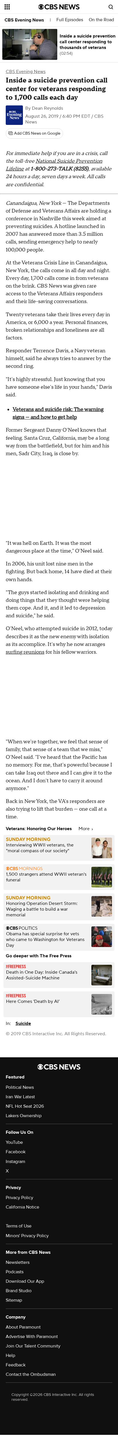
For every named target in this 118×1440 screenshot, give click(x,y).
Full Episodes (69, 20)
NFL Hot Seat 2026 (25, 1106)
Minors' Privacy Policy (27, 1235)
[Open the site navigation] (21, 6)
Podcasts (14, 1272)
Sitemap (14, 1300)
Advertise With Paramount (32, 1336)
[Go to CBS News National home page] (59, 7)
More (84, 829)
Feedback (15, 1365)
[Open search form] (110, 6)
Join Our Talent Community (33, 1346)
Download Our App (25, 1281)
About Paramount (23, 1327)
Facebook (15, 1152)
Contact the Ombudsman (31, 1374)
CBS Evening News (24, 20)
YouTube (14, 1142)
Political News (20, 1087)
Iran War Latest (20, 1097)
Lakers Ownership (24, 1115)
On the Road (101, 20)
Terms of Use (19, 1226)
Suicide (23, 1023)
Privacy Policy (19, 1197)
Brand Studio (19, 1290)
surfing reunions (25, 652)
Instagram (15, 1161)
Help (10, 1355)
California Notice (22, 1207)
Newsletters (18, 1262)
